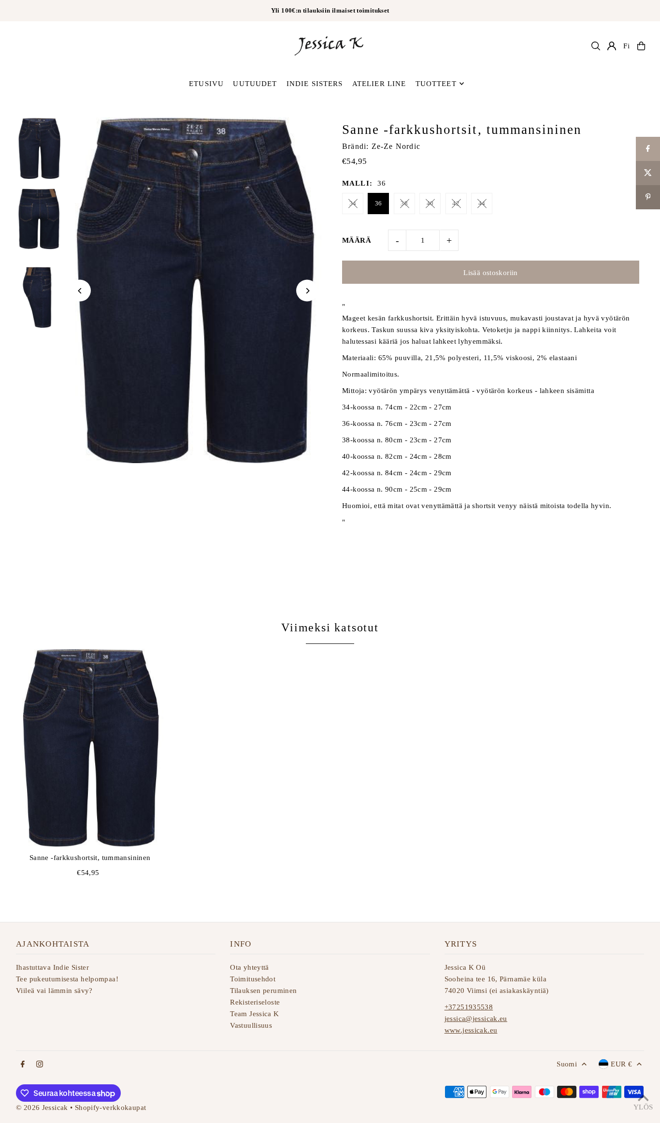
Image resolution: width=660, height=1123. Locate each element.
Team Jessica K (254, 1014)
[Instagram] (39, 1065)
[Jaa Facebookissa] (648, 149)
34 (353, 203)
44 (482, 203)
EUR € (621, 1064)
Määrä (356, 240)
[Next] (307, 291)
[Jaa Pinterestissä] (648, 197)
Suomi (567, 1064)
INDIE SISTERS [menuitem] (315, 84)
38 (404, 203)
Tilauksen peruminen (263, 990)
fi (626, 46)
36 (378, 203)
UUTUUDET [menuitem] (255, 84)
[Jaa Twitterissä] (648, 173)
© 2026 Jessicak (42, 1107)
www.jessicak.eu (471, 1030)
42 (455, 203)
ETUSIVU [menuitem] (206, 84)
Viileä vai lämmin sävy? (54, 990)
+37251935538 (469, 1007)
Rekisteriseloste (255, 1002)
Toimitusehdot (252, 979)
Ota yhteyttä (249, 967)
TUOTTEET (436, 84)
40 (430, 203)
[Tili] (611, 46)
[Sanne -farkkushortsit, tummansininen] (90, 747)
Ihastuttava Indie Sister (52, 967)
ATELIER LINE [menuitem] (379, 84)
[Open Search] (595, 46)
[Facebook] (23, 1065)
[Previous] (80, 291)
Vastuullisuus (251, 1025)
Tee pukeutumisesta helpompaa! (67, 979)
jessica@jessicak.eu (476, 1018)
